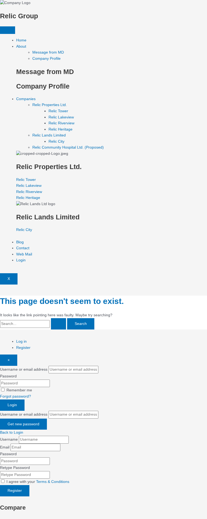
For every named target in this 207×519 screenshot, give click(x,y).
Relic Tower (58, 111)
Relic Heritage (61, 129)
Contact (22, 248)
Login (21, 260)
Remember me (19, 390)
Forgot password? (15, 396)
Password (8, 376)
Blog (20, 242)
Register (23, 348)
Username (9, 439)
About (21, 46)
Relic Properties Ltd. (49, 105)
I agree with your (37, 482)
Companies (26, 99)
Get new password (23, 424)
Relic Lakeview (61, 117)
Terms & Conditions (52, 482)
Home (21, 40)
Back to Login (11, 432)
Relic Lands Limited (49, 135)
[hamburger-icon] (7, 30)
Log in (21, 341)
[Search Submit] (58, 323)
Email (4, 447)
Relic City (56, 141)
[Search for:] (33, 324)
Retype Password (15, 468)
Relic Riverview (61, 123)
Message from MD (48, 52)
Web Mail (24, 254)
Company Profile (46, 59)
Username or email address (23, 369)
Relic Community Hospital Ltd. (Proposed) (68, 147)
